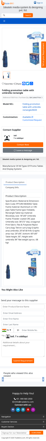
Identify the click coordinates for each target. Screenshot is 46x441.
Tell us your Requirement (43, 54)
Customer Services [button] (9, 421)
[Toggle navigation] (4, 21)
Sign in (39, 2)
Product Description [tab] (15, 182)
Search (28, 15)
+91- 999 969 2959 (24, 398)
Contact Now (23, 144)
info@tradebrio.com (24, 401)
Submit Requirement (23, 360)
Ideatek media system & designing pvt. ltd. (21, 159)
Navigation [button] (6, 416)
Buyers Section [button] (7, 426)
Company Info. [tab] (12, 187)
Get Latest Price (35, 97)
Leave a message (24, 150)
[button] (3, 379)
